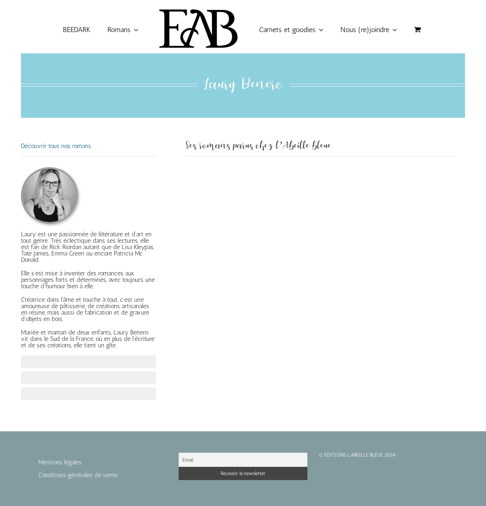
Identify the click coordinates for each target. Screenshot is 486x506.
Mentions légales (59, 462)
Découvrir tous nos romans (56, 146)
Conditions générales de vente (77, 475)
